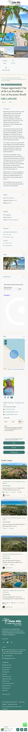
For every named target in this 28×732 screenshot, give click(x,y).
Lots (12, 77)
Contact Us (13, 706)
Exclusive (4, 669)
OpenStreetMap (17, 369)
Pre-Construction (6, 683)
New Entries (5, 676)
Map (4, 336)
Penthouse (5, 681)
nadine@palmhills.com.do (11, 412)
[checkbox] (3, 439)
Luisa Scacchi (9, 567)
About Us (4, 706)
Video (5, 254)
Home (2, 77)
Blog (8, 706)
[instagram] (11, 642)
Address (5, 211)
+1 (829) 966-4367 (10, 409)
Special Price (5, 685)
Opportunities (17, 77)
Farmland (4, 672)
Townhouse (5, 688)
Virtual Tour (6, 277)
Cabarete (8, 214)
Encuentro (8, 217)
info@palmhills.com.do (9, 658)
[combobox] (20, 422)
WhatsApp (14, 452)
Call (14, 447)
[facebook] (3, 642)
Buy (3, 84)
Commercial (8, 77)
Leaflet (10, 369)
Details (5, 195)
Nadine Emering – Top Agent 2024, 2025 (8, 729)
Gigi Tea (8, 495)
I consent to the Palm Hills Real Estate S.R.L (14, 439)
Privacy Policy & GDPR (12, 440)
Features (5, 228)
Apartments (5, 665)
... (20, 490)
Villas (3, 690)
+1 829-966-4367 (8, 655)
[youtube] (7, 642)
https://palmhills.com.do (11, 414)
